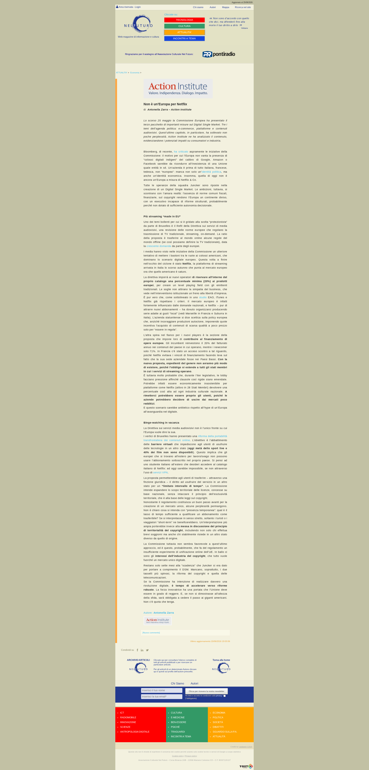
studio (203, 297)
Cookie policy (178, 756)
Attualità (219, 736)
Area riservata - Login (130, 7)
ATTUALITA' (121, 72)
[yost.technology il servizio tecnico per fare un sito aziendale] (246, 768)
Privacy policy (191, 756)
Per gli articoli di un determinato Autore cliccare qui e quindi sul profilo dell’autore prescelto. (175, 670)
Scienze (125, 727)
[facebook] (137, 650)
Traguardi (178, 732)
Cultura (176, 713)
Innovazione (128, 722)
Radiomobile (128, 717)
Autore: (159, 612)
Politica (218, 717)
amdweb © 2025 (245, 747)
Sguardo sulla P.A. (225, 732)
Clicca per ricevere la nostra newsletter (206, 691)
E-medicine (178, 717)
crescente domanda (159, 246)
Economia (134, 72)
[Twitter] (147, 650)
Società (218, 722)
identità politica (211, 171)
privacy (219, 696)
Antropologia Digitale (134, 732)
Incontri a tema (181, 736)
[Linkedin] (142, 650)
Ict (122, 713)
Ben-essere (178, 722)
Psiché (175, 727)
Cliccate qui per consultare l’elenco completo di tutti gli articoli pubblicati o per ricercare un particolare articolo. (175, 662)
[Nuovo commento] (151, 632)
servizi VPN (160, 472)
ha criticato (181, 151)
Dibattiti (218, 727)
